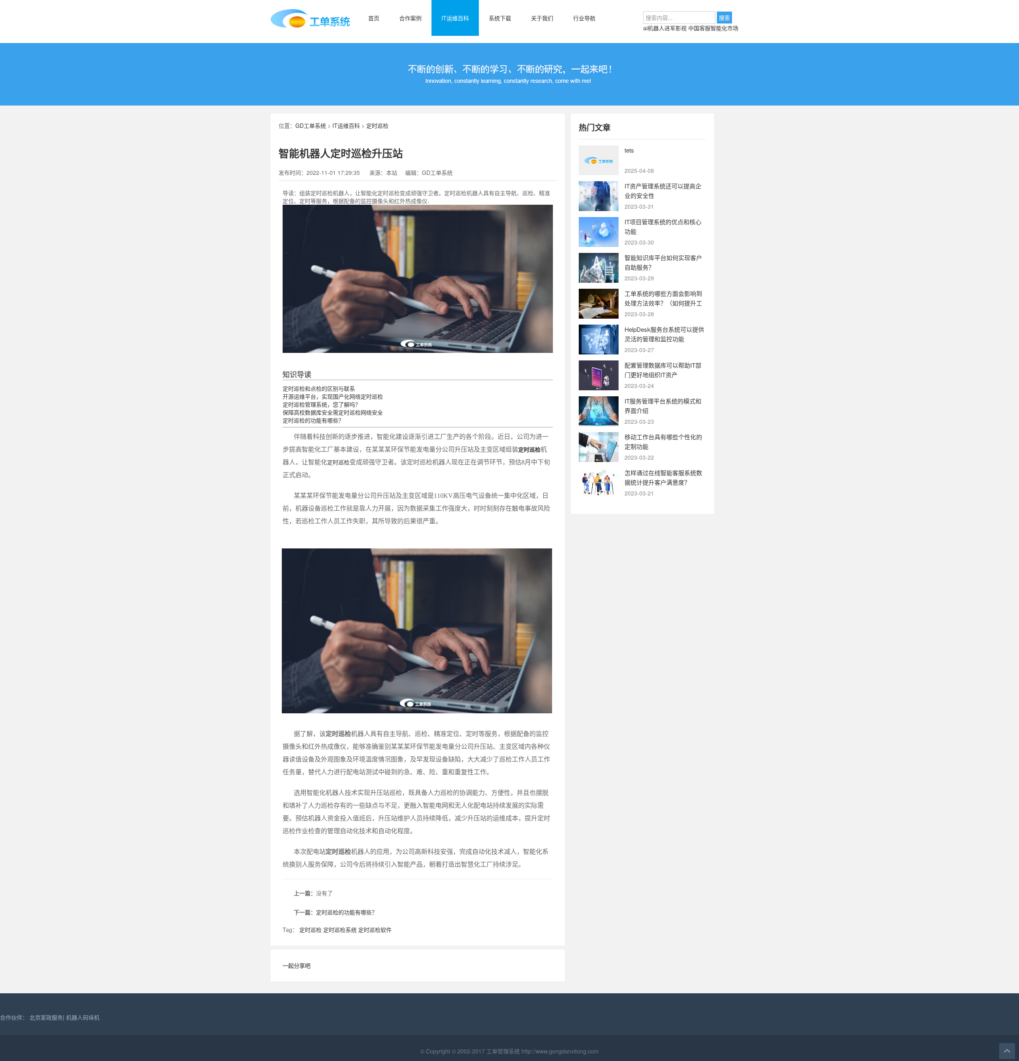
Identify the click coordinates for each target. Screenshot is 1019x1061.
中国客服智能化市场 (713, 28)
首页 (373, 18)
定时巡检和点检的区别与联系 (319, 388)
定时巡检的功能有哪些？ (313, 420)
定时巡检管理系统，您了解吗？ (322, 404)
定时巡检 (377, 125)
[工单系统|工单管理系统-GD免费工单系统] (310, 26)
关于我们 (542, 18)
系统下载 (500, 18)
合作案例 (410, 18)
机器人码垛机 (83, 1017)
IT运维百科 (455, 18)
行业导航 (584, 18)
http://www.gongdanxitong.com (559, 1051)
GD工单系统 (310, 125)
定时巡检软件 (375, 930)
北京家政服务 (46, 1017)
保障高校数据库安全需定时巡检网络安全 (333, 412)
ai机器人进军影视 (665, 28)
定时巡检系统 (340, 930)
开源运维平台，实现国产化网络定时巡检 (333, 396)
